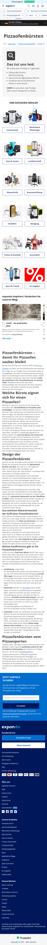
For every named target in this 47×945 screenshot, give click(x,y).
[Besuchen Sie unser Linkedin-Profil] (11, 812)
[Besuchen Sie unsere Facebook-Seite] (7, 812)
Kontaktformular (23, 738)
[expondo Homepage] (4, 44)
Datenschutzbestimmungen (15, 714)
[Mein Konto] (38, 6)
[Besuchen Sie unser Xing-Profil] (15, 812)
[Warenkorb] (42, 6)
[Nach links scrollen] (2, 23)
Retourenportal (23, 745)
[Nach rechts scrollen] (45, 23)
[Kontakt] (33, 6)
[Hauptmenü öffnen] (3, 6)
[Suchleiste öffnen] (28, 6)
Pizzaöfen (26, 588)
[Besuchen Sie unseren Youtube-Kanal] (3, 812)
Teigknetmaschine (26, 652)
